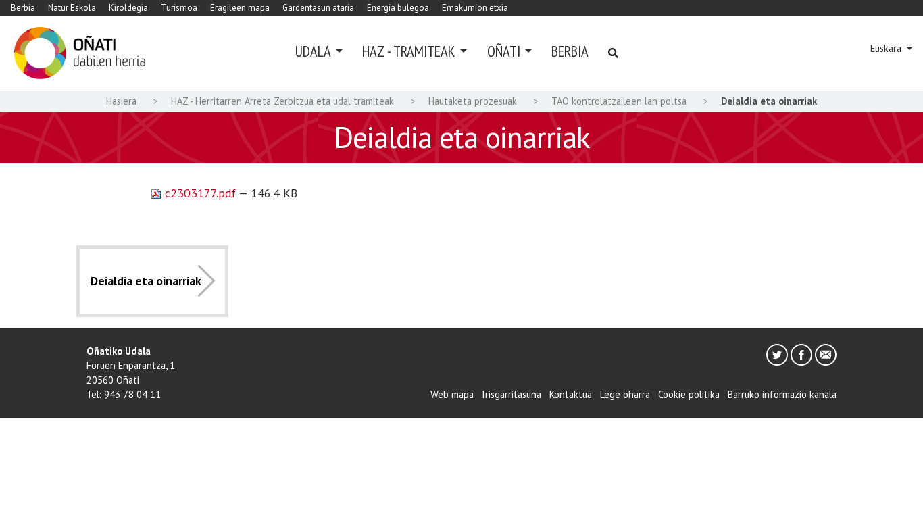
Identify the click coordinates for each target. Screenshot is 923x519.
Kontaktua (570, 394)
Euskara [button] (887, 48)
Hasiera (121, 101)
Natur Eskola (72, 8)
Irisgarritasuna (511, 394)
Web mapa (452, 394)
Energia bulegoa (398, 8)
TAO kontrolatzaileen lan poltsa (619, 101)
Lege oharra (625, 394)
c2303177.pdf (200, 193)
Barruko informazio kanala (782, 394)
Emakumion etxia (475, 8)
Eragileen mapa (240, 8)
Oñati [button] (503, 51)
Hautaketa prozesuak (472, 101)
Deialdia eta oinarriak (146, 281)
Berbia (23, 8)
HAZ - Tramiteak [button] (408, 51)
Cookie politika (689, 394)
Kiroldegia (128, 8)
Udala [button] (313, 51)
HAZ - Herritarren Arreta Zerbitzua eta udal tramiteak (282, 101)
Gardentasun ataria (318, 8)
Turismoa (179, 8)
